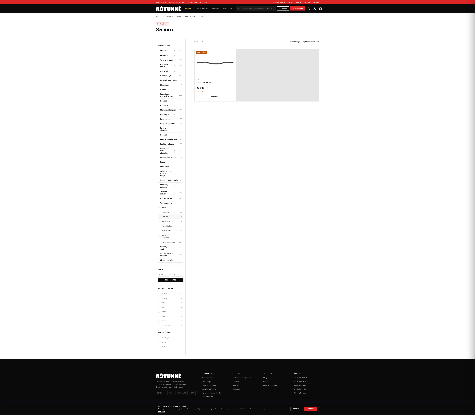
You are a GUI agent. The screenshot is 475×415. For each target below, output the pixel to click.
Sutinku (310, 409)
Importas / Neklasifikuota (211, 393)
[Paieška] (308, 8)
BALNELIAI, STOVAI (209, 389)
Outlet (189, 9)
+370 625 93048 (278, 2)
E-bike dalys (206, 381)
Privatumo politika (270, 385)
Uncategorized (207, 378)
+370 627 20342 (294, 2)
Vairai (193, 17)
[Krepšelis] (320, 8)
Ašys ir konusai (207, 397)
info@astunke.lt (311, 2)
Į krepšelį (215, 96)
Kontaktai (227, 9)
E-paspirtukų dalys (209, 385)
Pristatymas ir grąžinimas (242, 378)
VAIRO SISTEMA (182, 17)
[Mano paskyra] (314, 8)
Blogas (215, 9)
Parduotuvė (169, 17)
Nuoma (284, 8)
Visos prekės (202, 9)
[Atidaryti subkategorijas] (181, 51)
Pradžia (159, 17)
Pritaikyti (170, 280)
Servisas (299, 8)
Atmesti (296, 409)
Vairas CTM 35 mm (204, 82)
